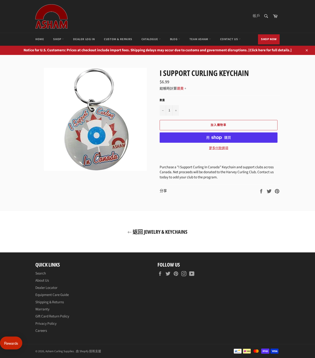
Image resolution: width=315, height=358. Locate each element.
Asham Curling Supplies (60, 351)
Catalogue (150, 39)
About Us (42, 280)
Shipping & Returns (49, 302)
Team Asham (199, 39)
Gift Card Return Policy (52, 316)
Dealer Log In (84, 39)
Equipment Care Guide (52, 294)
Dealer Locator (46, 287)
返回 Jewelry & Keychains (160, 231)
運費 (180, 88)
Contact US (229, 39)
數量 (162, 100)
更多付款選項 (218, 148)
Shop (57, 39)
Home (39, 39)
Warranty (42, 309)
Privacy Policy (46, 323)
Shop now (269, 39)
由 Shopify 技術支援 (88, 351)
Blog (174, 39)
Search (40, 273)
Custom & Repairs (118, 39)
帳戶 (256, 16)
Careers (41, 330)
